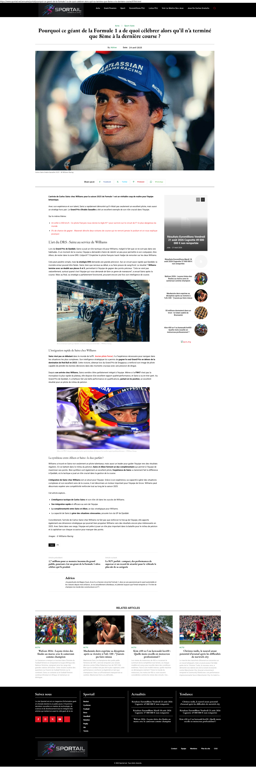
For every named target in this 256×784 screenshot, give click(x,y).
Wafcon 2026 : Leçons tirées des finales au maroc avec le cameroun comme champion (178, 278)
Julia (168, 248)
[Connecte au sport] (63, 749)
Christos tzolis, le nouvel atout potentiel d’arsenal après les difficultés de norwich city (200, 653)
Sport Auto (129, 26)
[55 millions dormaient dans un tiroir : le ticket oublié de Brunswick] (201, 312)
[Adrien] (55, 582)
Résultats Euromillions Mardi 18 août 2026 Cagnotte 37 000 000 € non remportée (178, 261)
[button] (214, 8)
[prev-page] (198, 200)
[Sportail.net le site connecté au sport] (61, 10)
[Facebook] (38, 719)
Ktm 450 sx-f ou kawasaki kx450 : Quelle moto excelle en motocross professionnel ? (178, 329)
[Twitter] (52, 719)
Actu (117, 26)
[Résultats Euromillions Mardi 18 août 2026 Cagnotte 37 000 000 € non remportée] (201, 261)
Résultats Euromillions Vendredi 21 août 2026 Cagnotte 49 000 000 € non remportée (186, 240)
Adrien (114, 47)
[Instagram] (45, 719)
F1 (58, 545)
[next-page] (203, 200)
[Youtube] (60, 719)
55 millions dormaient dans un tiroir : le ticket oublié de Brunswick (178, 312)
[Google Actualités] (67, 719)
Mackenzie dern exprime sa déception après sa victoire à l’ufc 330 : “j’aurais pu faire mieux (178, 295)
